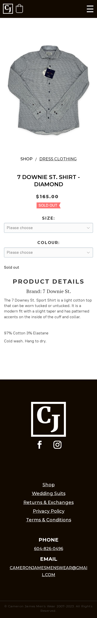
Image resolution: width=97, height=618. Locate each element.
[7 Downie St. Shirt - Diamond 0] (48, 89)
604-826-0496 (48, 548)
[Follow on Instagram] (57, 445)
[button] (19, 8)
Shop (26, 159)
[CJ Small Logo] (8, 9)
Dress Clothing (58, 159)
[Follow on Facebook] (40, 445)
